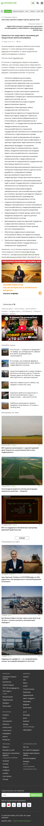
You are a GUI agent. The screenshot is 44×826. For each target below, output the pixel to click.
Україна (8, 11)
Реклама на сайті (9, 750)
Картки (5, 737)
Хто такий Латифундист (31, 750)
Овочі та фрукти (28, 698)
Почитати (7, 712)
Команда (26, 761)
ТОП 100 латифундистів (11, 688)
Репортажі (6, 740)
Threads (5, 779)
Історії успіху (7, 727)
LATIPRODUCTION (30, 769)
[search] (38, 3)
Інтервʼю (11, 574)
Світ (27, 11)
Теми (5, 694)
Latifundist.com (30, 744)
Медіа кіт (6, 747)
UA (33, 3)
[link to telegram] (4, 805)
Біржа (25, 764)
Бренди (25, 724)
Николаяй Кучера (28, 252)
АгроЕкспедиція (8, 685)
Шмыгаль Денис (7, 309)
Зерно (32, 11)
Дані (25, 712)
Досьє (25, 718)
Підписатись (36, 795)
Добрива (26, 704)
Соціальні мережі (10, 758)
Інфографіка (27, 730)
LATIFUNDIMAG (29, 766)
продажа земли (14, 311)
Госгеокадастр (27, 311)
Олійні (39, 11)
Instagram (6, 770)
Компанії (26, 721)
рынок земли (19, 309)
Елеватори (26, 692)
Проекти (6, 674)
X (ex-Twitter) (7, 776)
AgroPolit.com (18, 58)
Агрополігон (7, 682)
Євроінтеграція (18, 11)
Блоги (10, 615)
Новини (13, 445)
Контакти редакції (29, 758)
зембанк (13, 314)
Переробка (27, 701)
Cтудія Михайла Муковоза (21, 821)
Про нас (26, 747)
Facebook (6, 761)
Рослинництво (8, 697)
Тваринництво (8, 700)
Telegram (6, 767)
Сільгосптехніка (28, 689)
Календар (26, 715)
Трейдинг (6, 703)
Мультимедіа (28, 727)
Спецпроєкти (7, 721)
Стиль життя (7, 730)
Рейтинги (6, 724)
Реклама (6, 744)
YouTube (5, 764)
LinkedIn (5, 773)
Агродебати (7, 733)
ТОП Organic (7, 691)
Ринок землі (7, 706)
